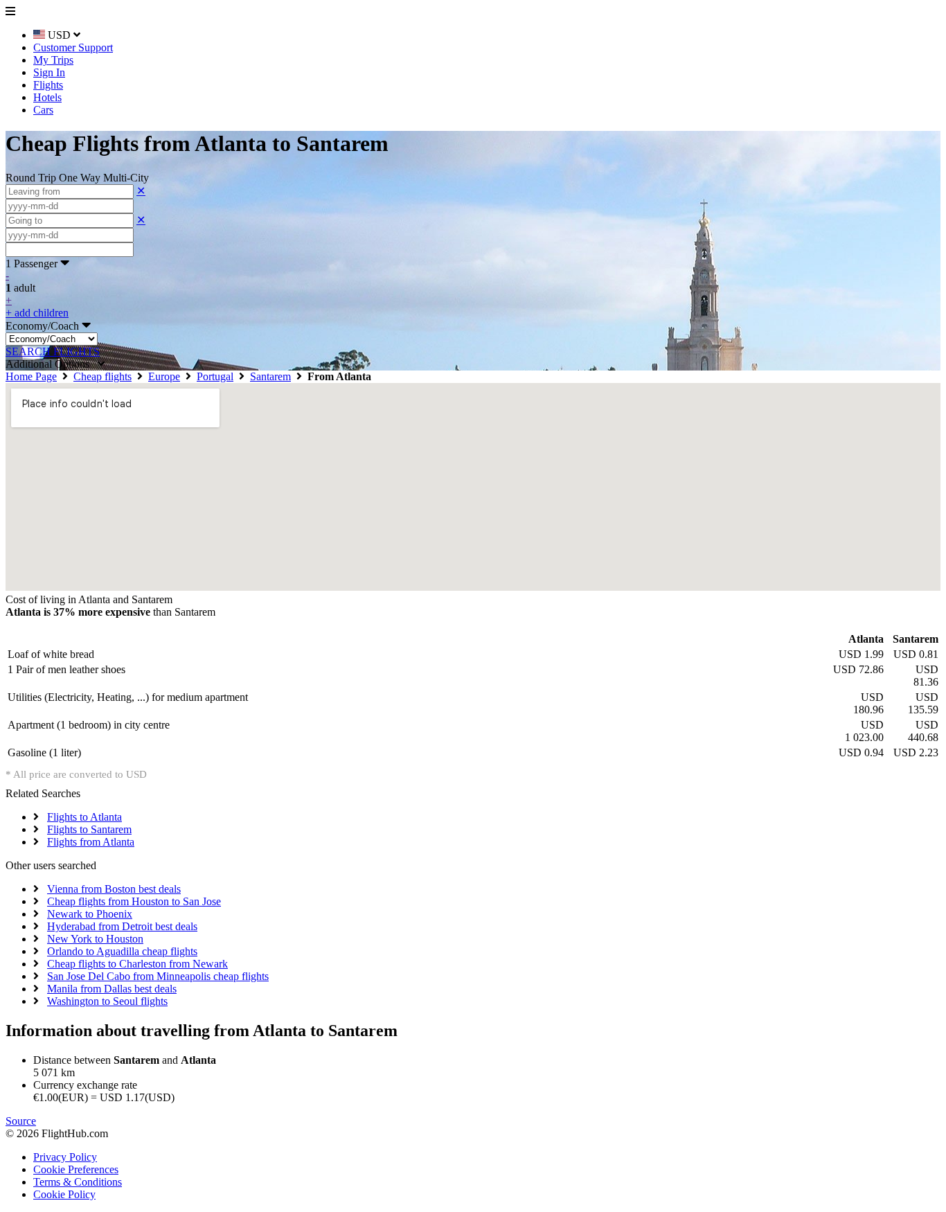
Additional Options (52, 364)
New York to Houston (95, 939)
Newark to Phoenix (89, 914)
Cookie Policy (64, 1194)
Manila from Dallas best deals (112, 989)
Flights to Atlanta (84, 817)
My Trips (53, 60)
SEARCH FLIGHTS (53, 351)
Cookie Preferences (75, 1169)
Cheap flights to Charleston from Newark (137, 964)
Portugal (215, 376)
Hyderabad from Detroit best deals (122, 926)
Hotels (47, 97)
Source (21, 1121)
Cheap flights (102, 376)
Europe (164, 376)
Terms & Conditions (77, 1182)
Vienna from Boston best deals (114, 889)
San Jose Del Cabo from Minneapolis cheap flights (158, 976)
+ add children (37, 313)
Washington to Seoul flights (107, 1001)
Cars (43, 110)
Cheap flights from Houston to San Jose (134, 901)
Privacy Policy (65, 1157)
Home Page (31, 376)
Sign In (49, 72)
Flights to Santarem (89, 829)
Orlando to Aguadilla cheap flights (122, 951)
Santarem (270, 376)
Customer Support (73, 47)
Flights (48, 85)
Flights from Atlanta (90, 842)
